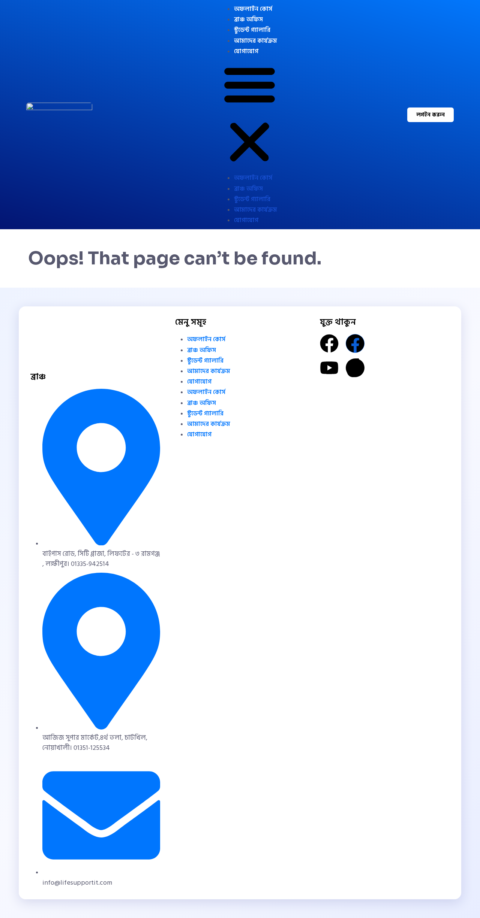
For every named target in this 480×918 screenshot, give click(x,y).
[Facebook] (329, 343)
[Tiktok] (355, 367)
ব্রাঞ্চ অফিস (248, 19)
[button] (249, 115)
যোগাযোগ (246, 51)
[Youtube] (329, 367)
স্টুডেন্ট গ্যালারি (252, 30)
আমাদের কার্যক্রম (255, 41)
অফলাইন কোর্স (253, 9)
